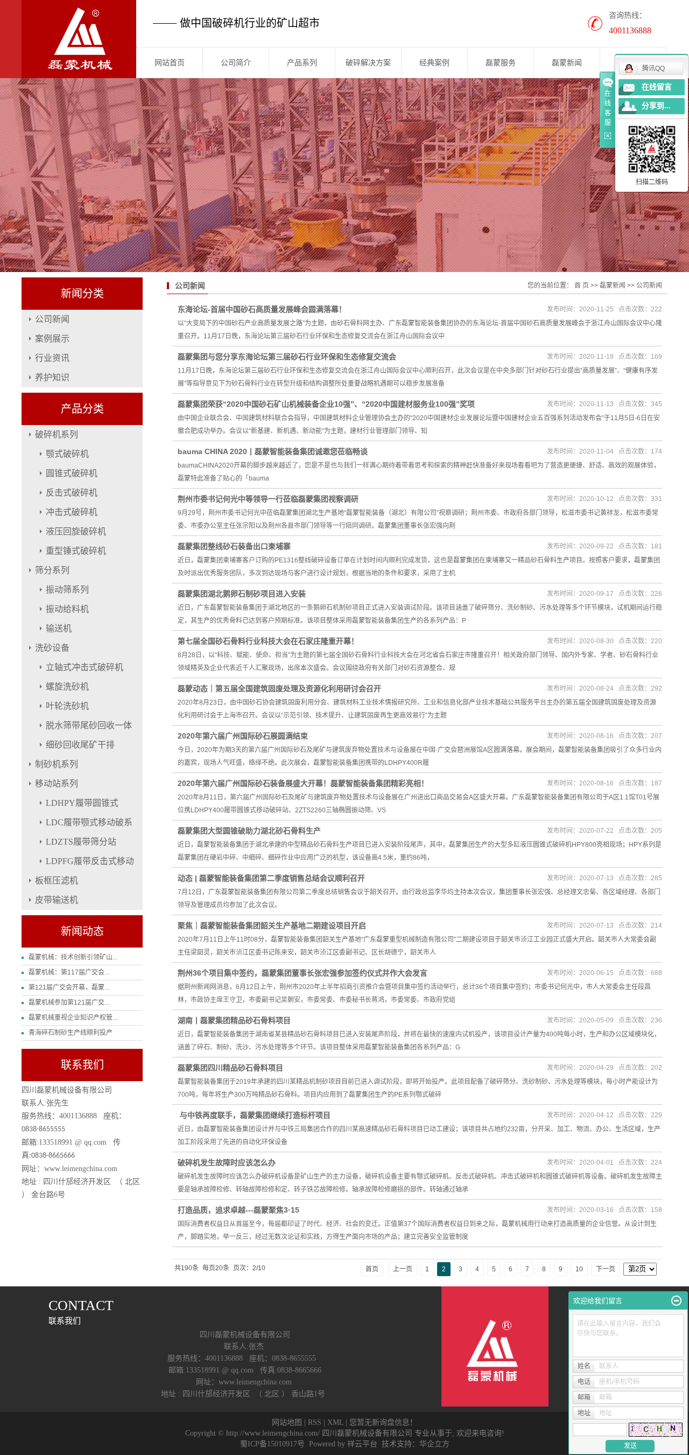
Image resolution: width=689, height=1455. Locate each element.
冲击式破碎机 (71, 512)
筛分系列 (52, 570)
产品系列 (302, 62)
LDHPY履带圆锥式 (82, 802)
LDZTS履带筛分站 (81, 841)
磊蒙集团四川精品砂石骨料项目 (230, 1067)
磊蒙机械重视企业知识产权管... (73, 1017)
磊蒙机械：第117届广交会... (69, 972)
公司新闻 (52, 319)
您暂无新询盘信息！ (383, 1422)
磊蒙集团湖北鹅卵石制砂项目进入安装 (242, 593)
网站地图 (287, 1422)
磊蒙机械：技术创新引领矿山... (73, 957)
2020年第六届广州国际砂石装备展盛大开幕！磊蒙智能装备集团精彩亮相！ (303, 783)
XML (335, 1422)
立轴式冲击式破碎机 (84, 667)
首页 (371, 1269)
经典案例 (434, 62)
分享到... (656, 106)
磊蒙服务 (501, 62)
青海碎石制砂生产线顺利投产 (71, 1032)
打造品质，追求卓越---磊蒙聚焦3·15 (238, 1210)
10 (579, 1269)
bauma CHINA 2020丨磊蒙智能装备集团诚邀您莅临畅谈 (273, 451)
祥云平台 (362, 1444)
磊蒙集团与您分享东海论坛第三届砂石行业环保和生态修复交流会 (287, 356)
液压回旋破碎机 (76, 531)
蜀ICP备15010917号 (272, 1444)
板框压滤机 (56, 880)
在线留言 (657, 87)
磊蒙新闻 (567, 62)
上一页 (402, 1269)
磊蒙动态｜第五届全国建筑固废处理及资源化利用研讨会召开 (279, 688)
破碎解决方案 (368, 62)
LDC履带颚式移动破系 (89, 822)
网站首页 (169, 62)
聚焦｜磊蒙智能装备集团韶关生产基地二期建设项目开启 (272, 925)
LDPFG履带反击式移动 (90, 861)
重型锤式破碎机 (76, 550)
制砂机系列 (56, 764)
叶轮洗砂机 (67, 706)
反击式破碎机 (71, 492)
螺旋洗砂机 (67, 686)
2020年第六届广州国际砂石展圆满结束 (243, 736)
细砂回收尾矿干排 (80, 744)
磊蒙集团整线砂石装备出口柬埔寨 (234, 546)
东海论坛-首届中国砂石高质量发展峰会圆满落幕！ (262, 309)
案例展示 (52, 338)
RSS (314, 1422)
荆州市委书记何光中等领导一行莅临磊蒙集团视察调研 (268, 499)
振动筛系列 (67, 589)
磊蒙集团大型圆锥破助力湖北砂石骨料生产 (249, 830)
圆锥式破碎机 (71, 473)
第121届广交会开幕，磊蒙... (69, 987)
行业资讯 (52, 358)
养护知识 (52, 377)
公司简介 (236, 62)
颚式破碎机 (67, 453)
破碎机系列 (56, 434)
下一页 (605, 1269)
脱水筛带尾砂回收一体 (89, 725)
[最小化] (676, 1301)
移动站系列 (56, 783)
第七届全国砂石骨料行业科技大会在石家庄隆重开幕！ (268, 641)
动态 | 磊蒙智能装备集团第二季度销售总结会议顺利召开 (271, 878)
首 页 (581, 285)
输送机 (59, 628)
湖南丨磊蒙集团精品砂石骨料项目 (234, 1020)
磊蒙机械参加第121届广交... (69, 1002)
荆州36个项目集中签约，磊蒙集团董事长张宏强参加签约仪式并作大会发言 (302, 973)
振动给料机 (67, 609)
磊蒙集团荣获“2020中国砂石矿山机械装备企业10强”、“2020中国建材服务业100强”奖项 (326, 404)
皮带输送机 (56, 899)
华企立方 (434, 1444)
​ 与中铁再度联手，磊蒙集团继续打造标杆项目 (254, 1115)
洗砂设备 (52, 647)
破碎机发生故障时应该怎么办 (227, 1162)
